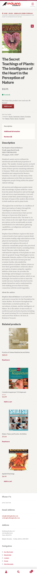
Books (11, 13)
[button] (32, 26)
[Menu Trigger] (32, 3)
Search (18, 572)
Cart (28, 570)
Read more (6, 360)
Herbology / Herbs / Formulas (23, 13)
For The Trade (8, 552)
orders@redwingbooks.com (11, 518)
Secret (16, 118)
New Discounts (8, 564)
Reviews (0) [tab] (8, 137)
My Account (6, 572)
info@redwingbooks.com (10, 516)
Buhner (7, 118)
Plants (12, 118)
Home (5, 13)
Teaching (21, 118)
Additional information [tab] (12, 131)
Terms (6, 561)
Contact (6, 558)
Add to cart (8, 106)
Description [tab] (8, 126)
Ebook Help (7, 555)
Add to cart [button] (8, 402)
